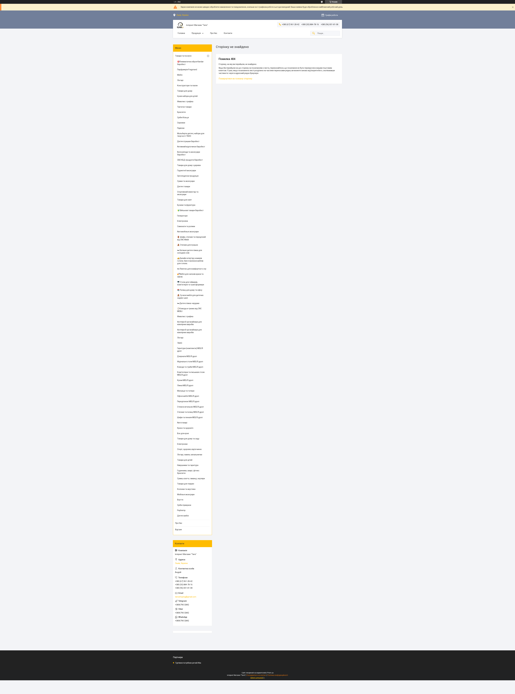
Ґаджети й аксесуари (186, 170)
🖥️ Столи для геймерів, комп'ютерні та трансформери (190, 283)
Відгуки (178, 529)
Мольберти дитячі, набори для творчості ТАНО (190, 134)
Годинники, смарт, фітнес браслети (188, 472)
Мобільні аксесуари (185, 494)
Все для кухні (183, 433)
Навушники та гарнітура (187, 465)
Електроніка (182, 221)
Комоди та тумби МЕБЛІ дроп (190, 367)
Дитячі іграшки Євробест (188, 141)
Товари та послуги (183, 56)
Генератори (182, 216)
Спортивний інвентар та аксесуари (187, 193)
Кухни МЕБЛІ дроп (185, 380)
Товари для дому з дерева (189, 165)
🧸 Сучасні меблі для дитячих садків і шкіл (190, 296)
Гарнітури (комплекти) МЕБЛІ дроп (190, 349)
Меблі (179, 75)
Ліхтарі (180, 80)
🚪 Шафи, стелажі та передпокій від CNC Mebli (191, 238)
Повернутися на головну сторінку (235, 78)
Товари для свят (184, 200)
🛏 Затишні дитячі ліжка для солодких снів (189, 251)
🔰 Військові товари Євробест (190, 210)
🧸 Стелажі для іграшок (187, 245)
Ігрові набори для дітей (187, 96)
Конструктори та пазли (187, 85)
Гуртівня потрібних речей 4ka (188, 663)
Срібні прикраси (184, 505)
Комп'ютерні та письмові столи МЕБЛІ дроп (191, 373)
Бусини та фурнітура (186, 205)
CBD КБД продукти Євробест (190, 160)
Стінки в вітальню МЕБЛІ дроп (190, 407)
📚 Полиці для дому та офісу (189, 290)
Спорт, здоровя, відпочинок (189, 449)
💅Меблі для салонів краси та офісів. (190, 275)
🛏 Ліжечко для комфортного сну (191, 269)
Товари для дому (184, 91)
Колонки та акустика (186, 489)
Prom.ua (270, 673)
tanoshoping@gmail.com (185, 597)
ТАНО (179, 343)
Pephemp (181, 510)
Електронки (182, 444)
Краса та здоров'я (185, 428)
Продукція (196, 33)
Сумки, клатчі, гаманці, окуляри (191, 478)
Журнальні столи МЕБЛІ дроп (190, 361)
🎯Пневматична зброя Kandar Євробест (190, 63)
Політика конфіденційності (277, 675)
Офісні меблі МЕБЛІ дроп (188, 396)
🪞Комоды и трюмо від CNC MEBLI (189, 309)
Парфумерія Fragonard (187, 69)
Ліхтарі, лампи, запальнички (189, 455)
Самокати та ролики (186, 226)
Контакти (228, 33)
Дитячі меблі (183, 516)
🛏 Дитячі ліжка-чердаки (188, 303)
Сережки (181, 123)
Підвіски (180, 128)
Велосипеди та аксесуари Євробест (188, 153)
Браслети (181, 112)
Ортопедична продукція (187, 176)
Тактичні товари (184, 107)
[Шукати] (313, 33)
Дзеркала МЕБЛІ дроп (187, 356)
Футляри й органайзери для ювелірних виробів (189, 323)
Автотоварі (182, 423)
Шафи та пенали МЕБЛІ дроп (190, 417)
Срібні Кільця (183, 117)
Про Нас (213, 33)
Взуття (180, 500)
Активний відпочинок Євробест (191, 147)
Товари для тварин (185, 484)
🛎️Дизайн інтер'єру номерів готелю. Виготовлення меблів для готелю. (190, 260)
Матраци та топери (185, 391)
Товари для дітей (184, 460)
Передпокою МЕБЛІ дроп (188, 401)
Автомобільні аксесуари (188, 232)
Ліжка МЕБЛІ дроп (185, 385)
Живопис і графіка (185, 101)
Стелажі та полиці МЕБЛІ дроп (190, 412)
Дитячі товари (183, 186)
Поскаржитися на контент (256, 675)
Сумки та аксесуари (186, 181)
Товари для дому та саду (188, 439)
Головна (181, 33)
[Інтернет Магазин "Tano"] (179, 25)
